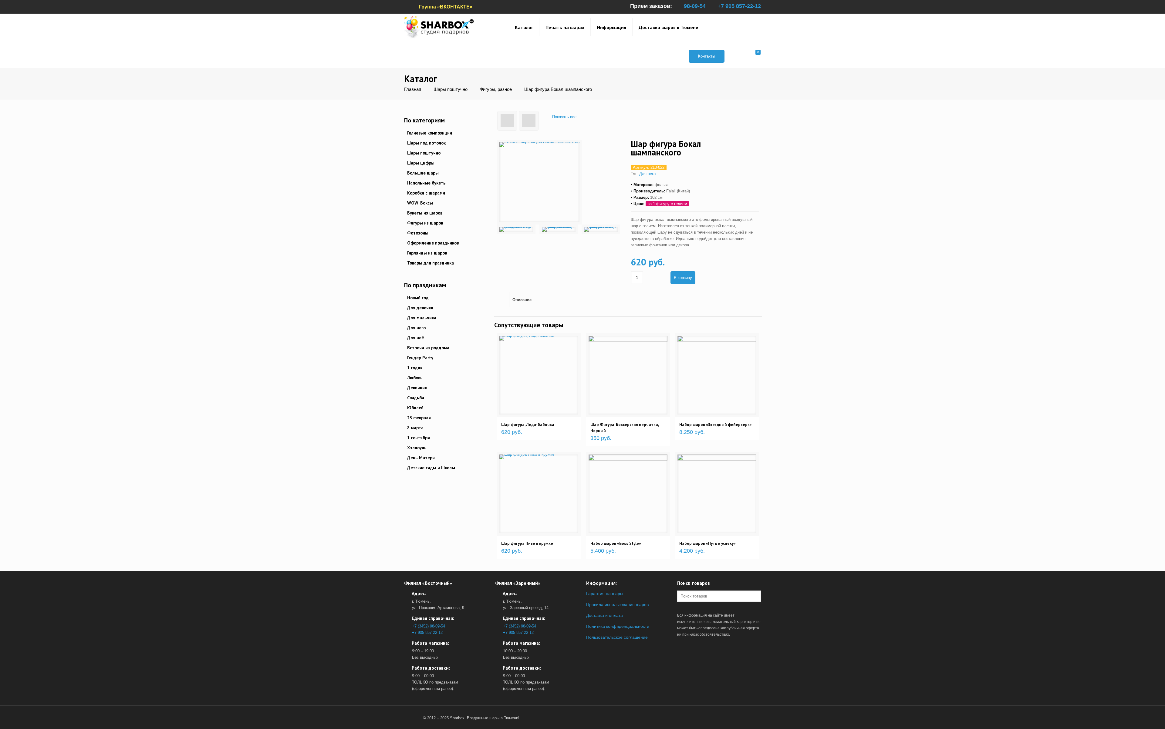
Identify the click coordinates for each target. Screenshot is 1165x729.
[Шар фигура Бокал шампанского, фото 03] (601, 229)
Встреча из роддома (428, 348)
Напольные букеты (427, 183)
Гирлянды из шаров (427, 253)
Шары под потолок (426, 143)
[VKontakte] (412, 718)
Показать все (564, 117)
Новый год (418, 298)
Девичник (417, 388)
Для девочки (420, 308)
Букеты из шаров (424, 213)
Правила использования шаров (617, 604)
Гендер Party (420, 358)
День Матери (421, 458)
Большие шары (423, 173)
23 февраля (419, 418)
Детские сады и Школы (431, 468)
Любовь (415, 378)
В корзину (683, 277)
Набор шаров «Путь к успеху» (707, 543)
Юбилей (415, 408)
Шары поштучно (451, 89)
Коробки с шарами (426, 193)
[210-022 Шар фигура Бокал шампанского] (539, 182)
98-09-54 (695, 6)
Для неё (415, 338)
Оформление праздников (433, 243)
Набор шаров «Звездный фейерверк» (715, 424)
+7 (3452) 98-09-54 (428, 626)
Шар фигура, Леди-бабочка (527, 424)
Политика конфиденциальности (617, 626)
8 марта (415, 428)
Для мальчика (421, 318)
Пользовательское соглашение (617, 637)
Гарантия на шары (604, 593)
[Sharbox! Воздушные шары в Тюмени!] (439, 27)
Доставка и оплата (604, 615)
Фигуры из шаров (425, 223)
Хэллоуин (417, 448)
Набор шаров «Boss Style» (615, 543)
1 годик (414, 368)
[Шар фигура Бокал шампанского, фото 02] (559, 229)
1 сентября (418, 438)
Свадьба (415, 398)
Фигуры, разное (496, 89)
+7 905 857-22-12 (739, 6)
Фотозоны (417, 233)
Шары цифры (420, 163)
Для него (647, 173)
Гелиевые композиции (429, 133)
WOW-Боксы (420, 203)
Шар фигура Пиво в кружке (527, 543)
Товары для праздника (430, 263)
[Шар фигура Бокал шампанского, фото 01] (516, 229)
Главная (412, 89)
